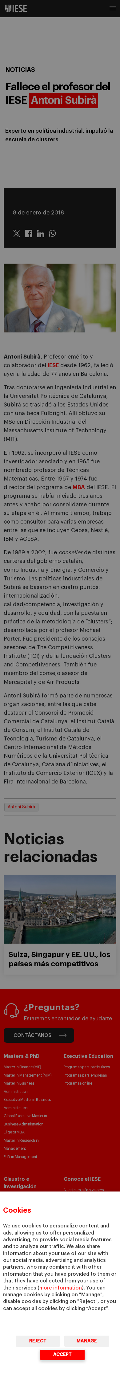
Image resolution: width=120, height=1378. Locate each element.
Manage (87, 1341)
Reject (37, 1341)
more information (60, 1288)
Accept (62, 1354)
